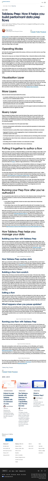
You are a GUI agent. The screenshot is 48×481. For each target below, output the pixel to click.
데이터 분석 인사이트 (7, 450)
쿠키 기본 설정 (23, 474)
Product (9, 6)
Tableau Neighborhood (20, 457)
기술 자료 (40, 446)
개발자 (17, 471)
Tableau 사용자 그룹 (19, 448)
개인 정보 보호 (13, 474)
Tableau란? (5, 444)
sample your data (37, 247)
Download (28, 362)
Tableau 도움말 (42, 450)
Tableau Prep (14, 6)
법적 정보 (3, 474)
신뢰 (10, 471)
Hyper (13, 161)
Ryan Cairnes (9, 30)
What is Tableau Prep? (38, 394)
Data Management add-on (20, 213)
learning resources (22, 363)
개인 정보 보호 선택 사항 (8, 476)
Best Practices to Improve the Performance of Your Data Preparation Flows (24, 226)
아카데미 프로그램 (18, 459)
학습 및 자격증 (41, 448)
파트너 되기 (31, 448)
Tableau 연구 (5, 452)
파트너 (30, 444)
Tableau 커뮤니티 (19, 444)
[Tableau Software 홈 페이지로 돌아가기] (6, 1)
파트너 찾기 (31, 446)
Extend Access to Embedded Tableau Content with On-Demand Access (9, 398)
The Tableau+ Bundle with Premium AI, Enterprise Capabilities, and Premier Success (23, 399)
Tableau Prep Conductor (32, 86)
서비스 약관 (8, 474)
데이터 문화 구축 (6, 448)
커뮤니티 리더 (18, 450)
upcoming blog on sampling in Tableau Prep (18, 175)
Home (4, 6)
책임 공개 (18, 474)
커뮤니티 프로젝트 (18, 455)
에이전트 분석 (6, 446)
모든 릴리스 (41, 452)
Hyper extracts (22, 264)
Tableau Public (18, 446)
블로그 (7, 6)
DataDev (17, 452)
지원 (40, 444)
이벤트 (16, 461)
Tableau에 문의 (6, 455)
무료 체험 (9, 439)
